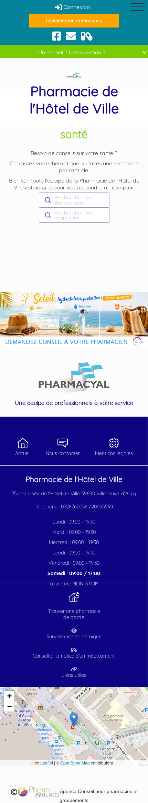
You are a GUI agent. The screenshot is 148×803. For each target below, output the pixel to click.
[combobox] (74, 200)
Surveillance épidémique (74, 637)
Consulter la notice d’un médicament (74, 656)
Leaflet (46, 763)
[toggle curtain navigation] (138, 7)
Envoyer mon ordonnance (74, 20)
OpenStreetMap (75, 763)
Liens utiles (74, 675)
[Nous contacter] (71, 35)
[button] (74, 719)
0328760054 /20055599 (87, 507)
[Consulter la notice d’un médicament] (87, 35)
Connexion (76, 6)
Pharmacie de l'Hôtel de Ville (74, 99)
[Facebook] (56, 35)
